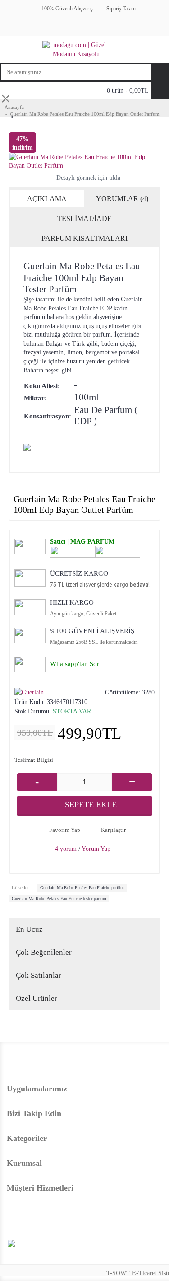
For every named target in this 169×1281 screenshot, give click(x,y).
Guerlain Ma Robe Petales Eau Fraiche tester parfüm (59, 898)
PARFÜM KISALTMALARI (84, 238)
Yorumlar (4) (122, 198)
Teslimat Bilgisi (33, 759)
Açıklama (47, 198)
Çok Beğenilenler (44, 952)
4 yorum (66, 848)
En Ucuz (29, 929)
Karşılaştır (113, 829)
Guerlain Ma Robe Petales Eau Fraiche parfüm (82, 887)
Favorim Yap (64, 829)
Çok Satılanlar (38, 975)
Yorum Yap (96, 848)
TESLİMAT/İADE (84, 218)
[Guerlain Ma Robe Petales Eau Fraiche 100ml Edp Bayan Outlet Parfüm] (84, 161)
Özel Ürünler (36, 998)
